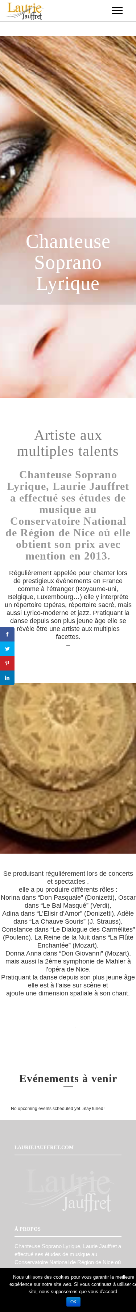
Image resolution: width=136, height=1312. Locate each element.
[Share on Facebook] (7, 634)
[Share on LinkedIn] (7, 678)
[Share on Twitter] (7, 648)
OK (73, 1301)
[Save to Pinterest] (7, 663)
